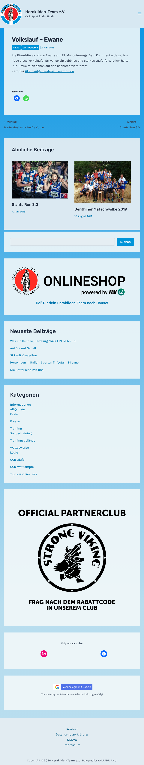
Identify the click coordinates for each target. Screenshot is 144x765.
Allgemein (17, 409)
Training (16, 428)
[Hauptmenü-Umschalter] (140, 14)
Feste (14, 414)
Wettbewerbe (30, 47)
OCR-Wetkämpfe (22, 467)
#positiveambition (60, 71)
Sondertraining (21, 433)
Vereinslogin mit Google (77, 686)
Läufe (16, 47)
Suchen (125, 242)
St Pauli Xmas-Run (23, 355)
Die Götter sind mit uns (27, 370)
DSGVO (72, 740)
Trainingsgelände (22, 440)
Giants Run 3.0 (25, 204)
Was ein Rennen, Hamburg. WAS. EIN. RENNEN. (43, 341)
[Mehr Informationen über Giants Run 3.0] (40, 179)
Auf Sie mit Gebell (23, 348)
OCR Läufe (17, 459)
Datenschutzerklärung (72, 734)
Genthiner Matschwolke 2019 (100, 209)
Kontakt (72, 729)
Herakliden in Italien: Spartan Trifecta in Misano (44, 362)
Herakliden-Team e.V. (45, 11)
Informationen (20, 404)
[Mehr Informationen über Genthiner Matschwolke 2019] (102, 182)
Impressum (72, 745)
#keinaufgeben (36, 71)
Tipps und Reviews (23, 474)
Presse (15, 421)
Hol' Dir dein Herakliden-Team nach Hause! (72, 303)
